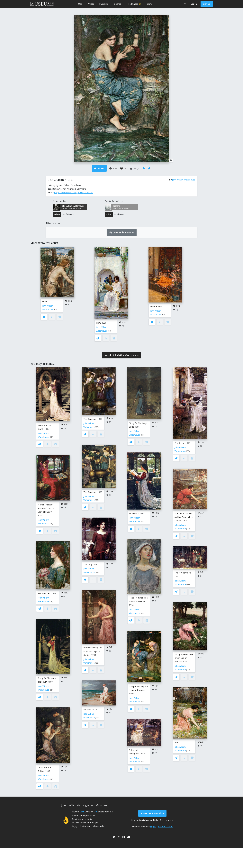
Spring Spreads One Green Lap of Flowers (184, 658)
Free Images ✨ (134, 4)
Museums (103, 4)
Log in (194, 4)
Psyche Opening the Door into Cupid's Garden (92, 651)
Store (149, 4)
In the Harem (156, 306)
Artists (91, 4)
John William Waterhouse (183, 179)
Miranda (87, 709)
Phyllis (45, 301)
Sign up (206, 4)
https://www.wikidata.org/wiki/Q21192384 (73, 192)
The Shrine (179, 443)
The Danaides (89, 419)
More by (121, 355)
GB (55, 309)
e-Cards (117, 4)
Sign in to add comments (121, 232)
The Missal (134, 513)
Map (80, 4)
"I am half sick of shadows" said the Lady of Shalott (46, 508)
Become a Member (152, 813)
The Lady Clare (90, 564)
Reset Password (165, 826)
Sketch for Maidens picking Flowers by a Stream (184, 517)
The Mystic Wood (183, 572)
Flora (98, 322)
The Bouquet (44, 593)
